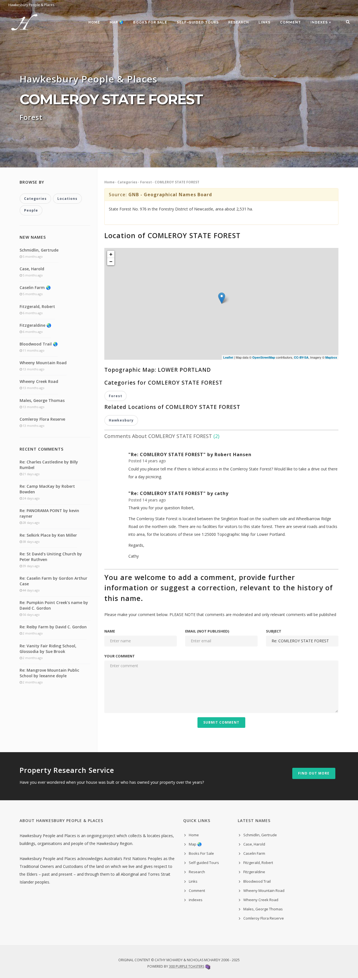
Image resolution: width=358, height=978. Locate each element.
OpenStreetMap (263, 357)
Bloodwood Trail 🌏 (39, 344)
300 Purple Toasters (186, 966)
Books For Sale (150, 22)
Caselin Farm (254, 853)
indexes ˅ (320, 22)
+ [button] (110, 254)
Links (264, 22)
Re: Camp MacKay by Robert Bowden (47, 489)
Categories (127, 182)
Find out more (313, 773)
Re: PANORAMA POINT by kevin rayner (49, 513)
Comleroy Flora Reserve (42, 419)
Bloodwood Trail (257, 881)
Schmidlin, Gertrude (39, 250)
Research (238, 22)
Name (109, 631)
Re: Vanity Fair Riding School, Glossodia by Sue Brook (48, 648)
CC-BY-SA (301, 357)
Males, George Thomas (42, 400)
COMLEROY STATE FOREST (177, 182)
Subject (273, 631)
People (31, 210)
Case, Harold (32, 268)
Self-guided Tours (198, 22)
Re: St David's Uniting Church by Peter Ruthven (51, 556)
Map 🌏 (117, 22)
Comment (290, 22)
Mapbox (331, 357)
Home (94, 22)
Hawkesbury (121, 420)
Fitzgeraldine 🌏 (35, 325)
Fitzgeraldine (254, 871)
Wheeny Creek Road (39, 381)
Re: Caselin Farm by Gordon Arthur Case (53, 581)
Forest (146, 182)
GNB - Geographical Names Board (170, 194)
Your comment (119, 656)
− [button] (110, 261)
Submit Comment (221, 722)
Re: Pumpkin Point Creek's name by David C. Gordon (54, 605)
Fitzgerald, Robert (37, 306)
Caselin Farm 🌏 (35, 287)
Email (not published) (207, 631)
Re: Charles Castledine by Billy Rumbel (49, 464)
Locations (67, 198)
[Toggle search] (348, 22)
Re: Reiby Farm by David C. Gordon (53, 626)
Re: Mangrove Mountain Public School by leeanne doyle (49, 672)
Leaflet (228, 357)
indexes (195, 899)
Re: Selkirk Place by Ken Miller (48, 535)
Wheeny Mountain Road (43, 362)
